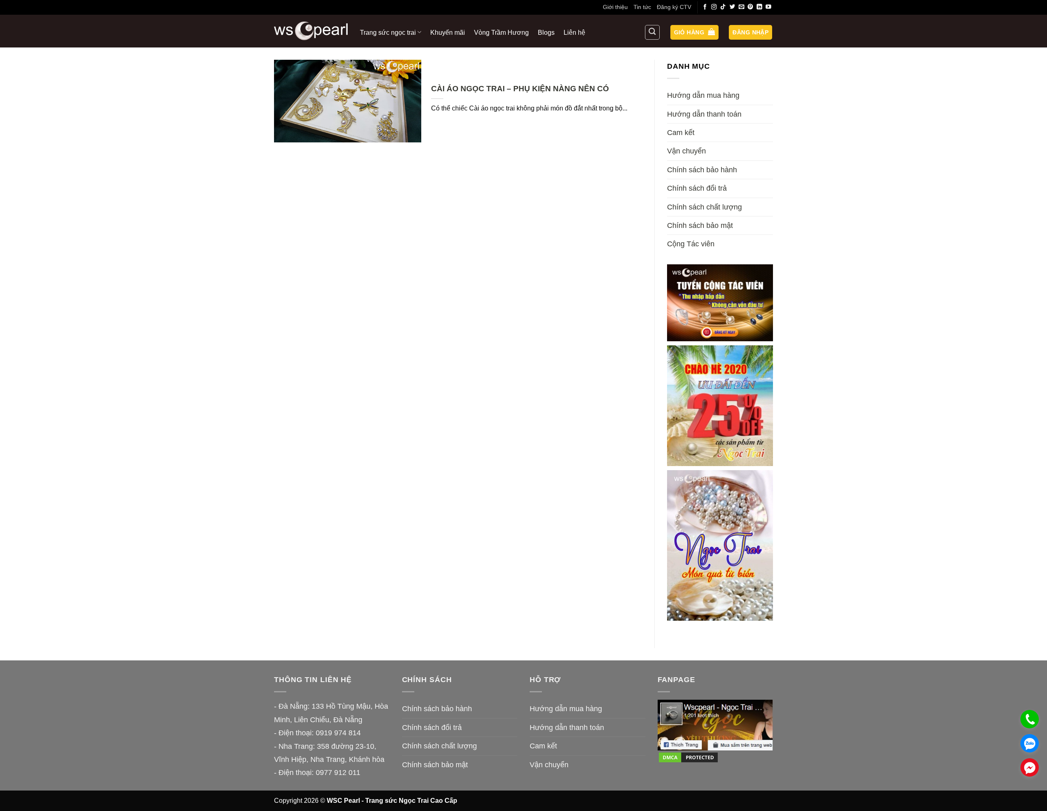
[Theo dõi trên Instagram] (714, 7)
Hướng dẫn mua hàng (703, 95)
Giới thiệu (615, 7)
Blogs (546, 32)
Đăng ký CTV (674, 7)
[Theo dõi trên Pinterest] (750, 7)
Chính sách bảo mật (700, 225)
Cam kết (680, 132)
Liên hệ (574, 32)
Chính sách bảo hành (702, 170)
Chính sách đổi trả (697, 188)
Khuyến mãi (447, 32)
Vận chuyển (686, 151)
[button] (694, 32)
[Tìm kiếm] (652, 32)
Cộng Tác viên (690, 244)
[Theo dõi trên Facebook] (705, 7)
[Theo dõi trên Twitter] (732, 7)
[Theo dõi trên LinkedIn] (759, 7)
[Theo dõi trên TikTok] (723, 7)
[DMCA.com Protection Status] (688, 757)
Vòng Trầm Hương (501, 32)
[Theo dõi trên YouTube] (768, 7)
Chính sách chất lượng (704, 207)
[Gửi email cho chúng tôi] (741, 7)
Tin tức (642, 7)
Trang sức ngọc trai (388, 32)
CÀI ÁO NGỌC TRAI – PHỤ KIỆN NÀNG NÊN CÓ (520, 88)
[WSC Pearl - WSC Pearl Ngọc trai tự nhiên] (311, 31)
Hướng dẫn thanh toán (704, 114)
